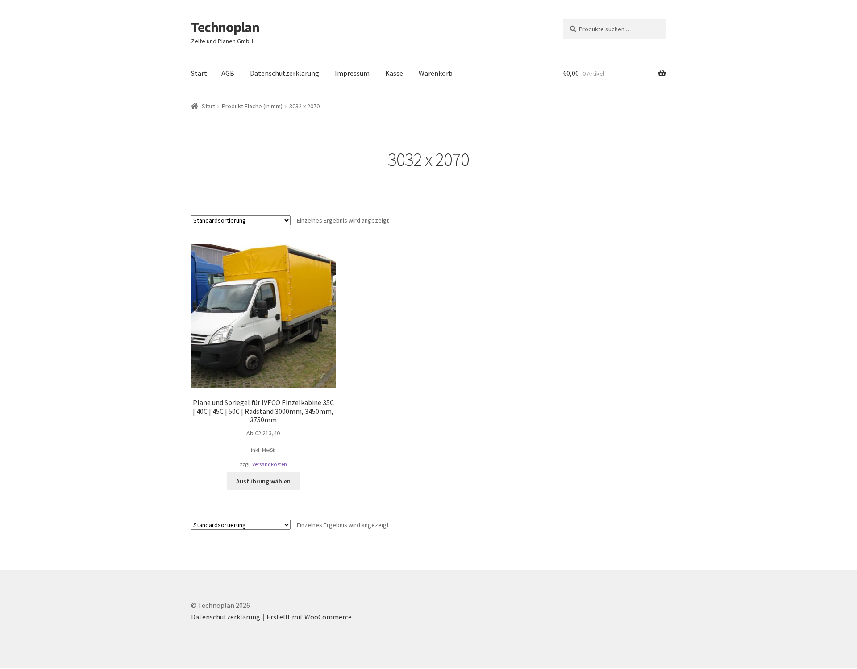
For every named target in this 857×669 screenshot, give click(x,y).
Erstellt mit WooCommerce (309, 616)
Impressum (352, 73)
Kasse (394, 73)
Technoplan (225, 27)
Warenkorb (436, 73)
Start (199, 73)
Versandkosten (269, 464)
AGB (227, 73)
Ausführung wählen (263, 481)
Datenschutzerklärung (284, 73)
